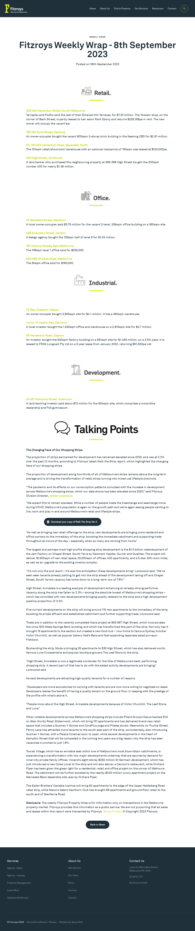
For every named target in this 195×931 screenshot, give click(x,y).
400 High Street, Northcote (44, 158)
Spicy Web (77, 922)
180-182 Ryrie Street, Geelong (45, 132)
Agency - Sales (14, 868)
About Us (105, 8)
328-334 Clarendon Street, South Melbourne (55, 110)
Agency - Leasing (16, 875)
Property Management (19, 882)
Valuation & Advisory (17, 897)
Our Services (141, 8)
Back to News (97, 824)
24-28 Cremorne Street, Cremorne (49, 399)
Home (93, 8)
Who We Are (74, 868)
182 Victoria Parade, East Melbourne (50, 246)
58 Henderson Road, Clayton (45, 335)
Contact (172, 8)
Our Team (73, 875)
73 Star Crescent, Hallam (42, 309)
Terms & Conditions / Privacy (41, 922)
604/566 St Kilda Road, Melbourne (49, 258)
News (71, 882)
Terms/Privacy (112, 811)
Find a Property (122, 8)
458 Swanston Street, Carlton (46, 233)
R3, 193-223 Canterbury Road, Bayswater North (57, 145)
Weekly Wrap (97, 37)
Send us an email (138, 882)
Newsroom (157, 8)
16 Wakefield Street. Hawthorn (46, 220)
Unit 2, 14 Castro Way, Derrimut (46, 322)
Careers (72, 897)
